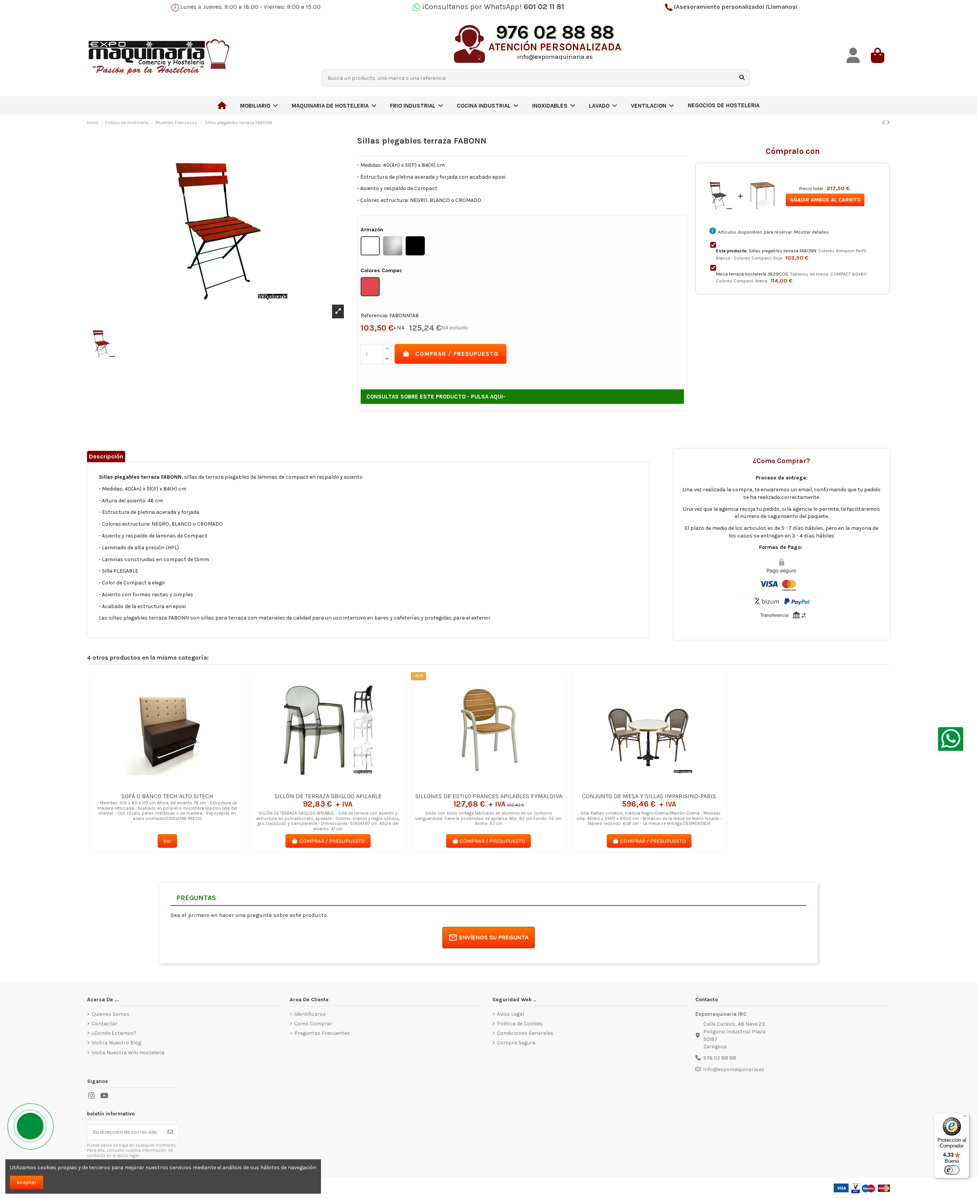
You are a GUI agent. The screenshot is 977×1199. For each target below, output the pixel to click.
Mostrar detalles (811, 232)
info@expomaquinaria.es (733, 1069)
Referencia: (374, 315)
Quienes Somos (111, 1014)
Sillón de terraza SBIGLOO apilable (328, 796)
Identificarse (310, 1014)
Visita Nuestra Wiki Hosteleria (128, 1052)
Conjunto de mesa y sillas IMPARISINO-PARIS (649, 796)
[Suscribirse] (170, 1132)
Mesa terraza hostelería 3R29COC (752, 274)
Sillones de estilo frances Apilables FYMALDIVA (488, 796)
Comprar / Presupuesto (456, 353)
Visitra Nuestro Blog (116, 1042)
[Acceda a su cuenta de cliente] (853, 55)
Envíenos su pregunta (494, 937)
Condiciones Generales (525, 1033)
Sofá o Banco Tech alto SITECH (167, 796)
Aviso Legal (510, 1014)
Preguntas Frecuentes (322, 1033)
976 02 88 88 (719, 1058)
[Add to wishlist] (156, 786)
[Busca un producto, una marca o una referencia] (742, 77)
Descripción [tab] (106, 456)
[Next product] (888, 122)
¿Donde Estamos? (114, 1033)
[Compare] (166, 786)
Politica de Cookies (520, 1023)
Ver (167, 841)
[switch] (951, 1170)
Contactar (105, 1023)
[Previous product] (884, 122)
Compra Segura (516, 1042)
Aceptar (27, 1182)
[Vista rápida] (178, 786)
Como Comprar (313, 1023)
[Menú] (964, 1117)
